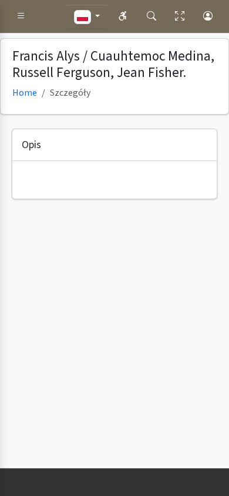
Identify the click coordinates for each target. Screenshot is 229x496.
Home (24, 92)
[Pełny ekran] (180, 16)
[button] (21, 16)
